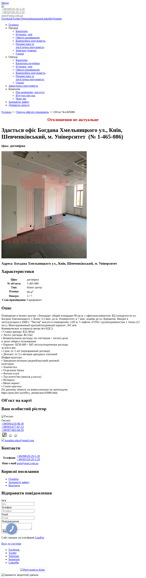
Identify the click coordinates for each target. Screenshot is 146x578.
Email (4, 514)
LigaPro (39, 537)
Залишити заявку (19, 101)
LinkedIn (47, 18)
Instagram (36, 18)
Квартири (22, 31)
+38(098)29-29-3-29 (13, 9)
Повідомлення (10, 521)
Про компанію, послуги (30, 92)
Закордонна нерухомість (23, 85)
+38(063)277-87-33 (12, 426)
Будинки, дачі (24, 34)
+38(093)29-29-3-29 (13, 12)
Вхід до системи (11, 543)
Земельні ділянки (26, 50)
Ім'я (3, 500)
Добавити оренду (19, 105)
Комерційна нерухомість (30, 40)
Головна (14, 24)
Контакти (14, 485)
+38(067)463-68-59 (12, 430)
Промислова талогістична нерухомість (30, 45)
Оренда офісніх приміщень (32, 112)
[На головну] (2, 6)
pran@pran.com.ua (12, 15)
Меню (5, 2)
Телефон (6, 507)
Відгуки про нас (25, 95)
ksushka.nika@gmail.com (19, 440)
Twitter (16, 18)
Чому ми (21, 98)
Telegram (25, 18)
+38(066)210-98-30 (12, 423)
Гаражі (20, 53)
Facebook (6, 18)
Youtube (57, 18)
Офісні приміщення (28, 37)
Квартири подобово (28, 63)
